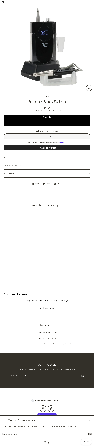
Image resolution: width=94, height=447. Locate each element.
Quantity (47, 117)
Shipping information (12, 166)
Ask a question (10, 173)
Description (8, 158)
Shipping (44, 110)
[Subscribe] (90, 434)
